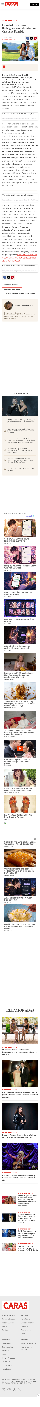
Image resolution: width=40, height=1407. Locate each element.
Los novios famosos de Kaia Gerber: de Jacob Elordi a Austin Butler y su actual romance (20, 1094)
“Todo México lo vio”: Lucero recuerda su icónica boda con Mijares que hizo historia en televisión (21, 421)
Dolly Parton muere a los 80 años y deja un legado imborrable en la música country (27, 1234)
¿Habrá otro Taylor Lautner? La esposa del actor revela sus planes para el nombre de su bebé (20, 450)
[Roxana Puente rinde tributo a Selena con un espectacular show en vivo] (20, 1116)
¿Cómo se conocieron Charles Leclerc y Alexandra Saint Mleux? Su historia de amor (21, 431)
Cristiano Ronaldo (11, 285)
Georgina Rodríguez (12, 289)
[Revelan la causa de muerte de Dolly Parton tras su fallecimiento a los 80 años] (20, 1156)
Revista (34, 4)
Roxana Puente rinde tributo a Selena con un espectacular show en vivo (19, 1136)
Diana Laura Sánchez (8, 39)
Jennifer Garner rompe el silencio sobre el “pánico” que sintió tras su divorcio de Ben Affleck (20, 460)
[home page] (11, 4)
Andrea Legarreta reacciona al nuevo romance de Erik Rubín (28, 1248)
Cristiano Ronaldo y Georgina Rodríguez (20, 293)
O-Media (6, 1340)
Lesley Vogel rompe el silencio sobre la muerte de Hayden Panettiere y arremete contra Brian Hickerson (27, 1200)
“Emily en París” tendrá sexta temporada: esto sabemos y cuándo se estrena (19, 1052)
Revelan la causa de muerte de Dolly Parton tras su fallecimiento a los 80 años (18, 1177)
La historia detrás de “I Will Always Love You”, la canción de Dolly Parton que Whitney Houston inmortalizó (21, 440)
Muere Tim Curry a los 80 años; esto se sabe (20, 469)
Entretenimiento (9, 20)
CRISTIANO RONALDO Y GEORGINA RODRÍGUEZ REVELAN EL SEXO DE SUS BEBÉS (19, 258)
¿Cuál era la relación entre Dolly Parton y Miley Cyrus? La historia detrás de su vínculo (26, 1218)
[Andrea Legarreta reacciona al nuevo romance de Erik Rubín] (9, 1247)
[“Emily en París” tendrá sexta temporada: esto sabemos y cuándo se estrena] (20, 1030)
